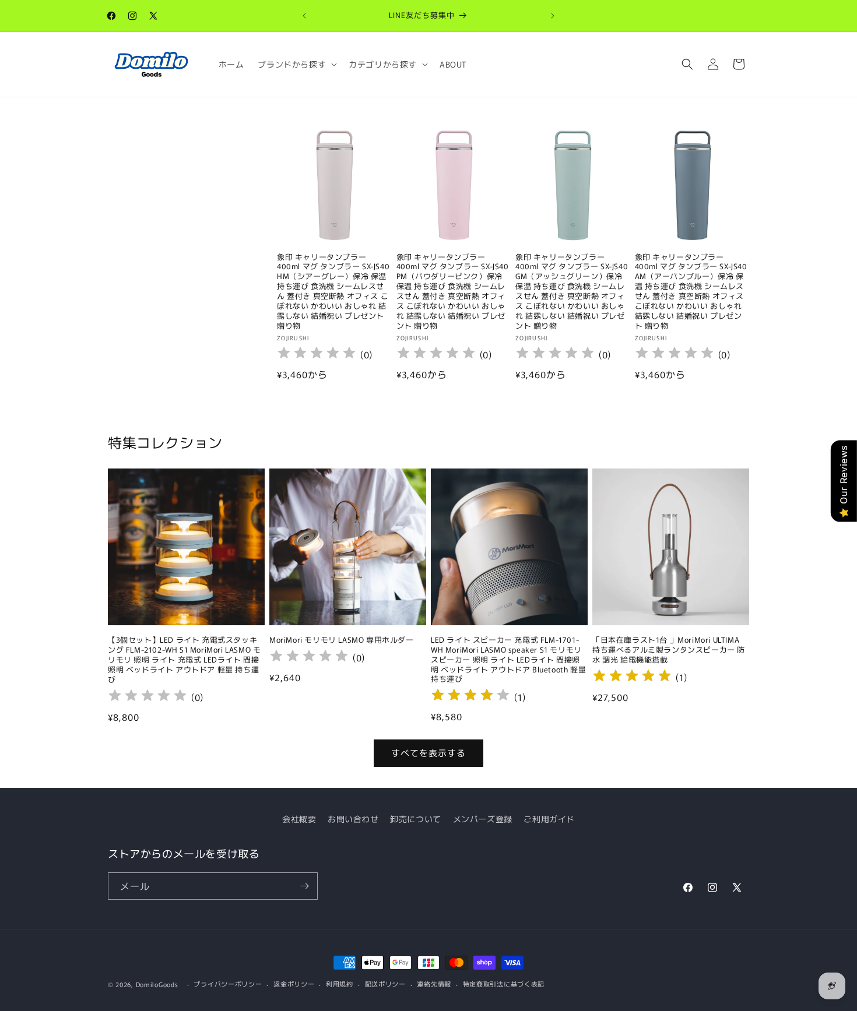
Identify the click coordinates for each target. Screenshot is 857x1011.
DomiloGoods (157, 984)
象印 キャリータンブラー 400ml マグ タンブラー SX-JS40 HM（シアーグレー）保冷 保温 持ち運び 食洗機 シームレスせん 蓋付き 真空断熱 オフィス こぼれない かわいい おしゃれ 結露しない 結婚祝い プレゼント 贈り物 (333, 291)
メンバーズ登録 (482, 819)
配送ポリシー (385, 983)
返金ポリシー (293, 983)
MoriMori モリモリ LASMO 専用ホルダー (341, 640)
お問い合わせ (353, 819)
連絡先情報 (434, 983)
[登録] (304, 886)
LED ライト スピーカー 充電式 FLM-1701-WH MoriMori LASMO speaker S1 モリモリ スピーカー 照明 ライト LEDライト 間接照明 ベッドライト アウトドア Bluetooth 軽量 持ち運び (508, 659)
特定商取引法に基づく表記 (504, 983)
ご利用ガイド (549, 819)
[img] (470, 696)
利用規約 (339, 983)
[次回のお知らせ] (553, 16)
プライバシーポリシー (228, 983)
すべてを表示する (428, 752)
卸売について (415, 819)
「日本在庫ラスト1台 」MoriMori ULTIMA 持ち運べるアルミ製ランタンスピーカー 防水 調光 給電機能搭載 (668, 650)
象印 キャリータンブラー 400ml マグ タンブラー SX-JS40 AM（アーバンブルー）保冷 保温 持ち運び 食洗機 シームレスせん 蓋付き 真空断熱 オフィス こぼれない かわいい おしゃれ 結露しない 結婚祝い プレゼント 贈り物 (691, 291)
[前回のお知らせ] (304, 16)
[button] (296, 64)
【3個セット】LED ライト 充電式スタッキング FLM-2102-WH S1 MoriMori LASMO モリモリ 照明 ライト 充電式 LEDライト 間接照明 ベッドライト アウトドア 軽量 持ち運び (184, 659)
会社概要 (299, 819)
